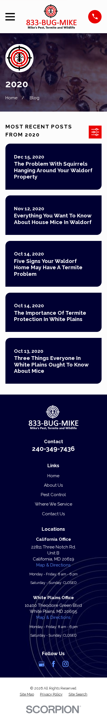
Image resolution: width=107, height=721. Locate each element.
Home (53, 475)
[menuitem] (27, 694)
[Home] (51, 16)
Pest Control (53, 494)
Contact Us (53, 513)
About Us (53, 485)
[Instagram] (65, 664)
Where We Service (53, 504)
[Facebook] (53, 664)
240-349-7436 (53, 448)
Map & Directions (53, 565)
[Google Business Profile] (42, 664)
